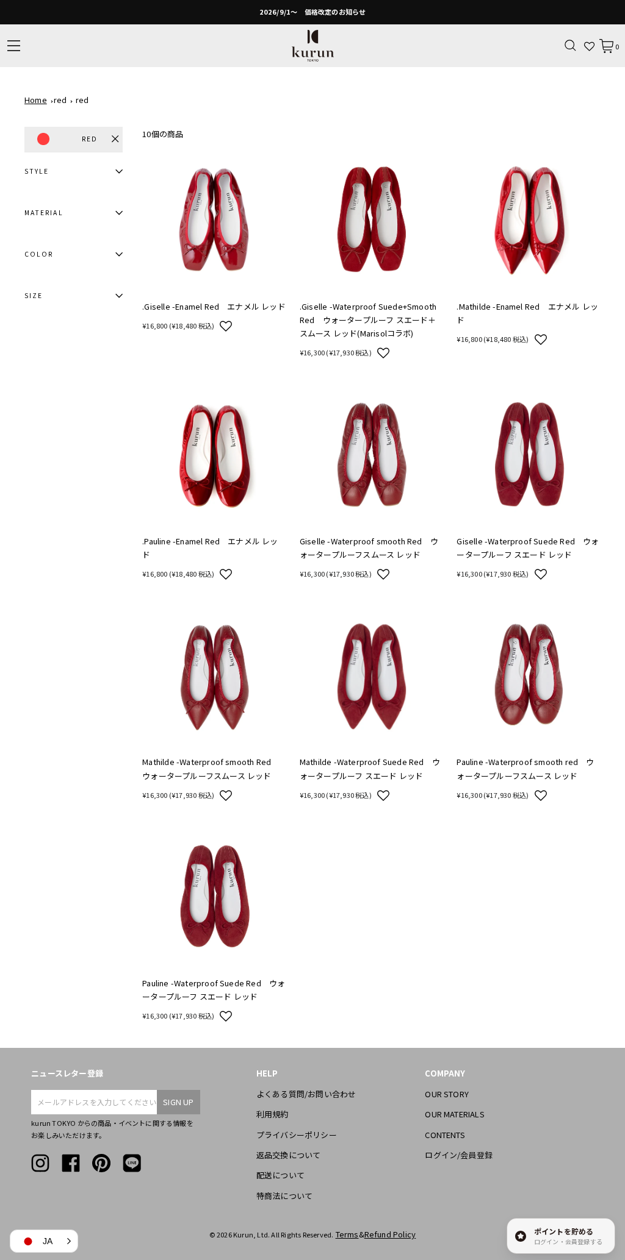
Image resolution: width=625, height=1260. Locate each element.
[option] (312, 12)
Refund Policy (390, 1234)
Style (36, 171)
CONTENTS (445, 1135)
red (60, 99)
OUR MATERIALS (455, 1114)
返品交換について (288, 1155)
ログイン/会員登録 (459, 1155)
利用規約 (272, 1114)
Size (33, 295)
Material (43, 212)
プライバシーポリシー (296, 1135)
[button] (226, 325)
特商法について (284, 1195)
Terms (347, 1234)
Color (38, 253)
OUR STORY (447, 1094)
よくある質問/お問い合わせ (306, 1094)
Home (35, 99)
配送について (280, 1175)
